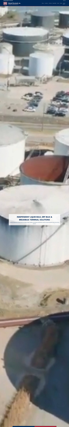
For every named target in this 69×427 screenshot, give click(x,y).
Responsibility (54, 3)
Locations (46, 3)
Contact (58, 3)
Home (42, 3)
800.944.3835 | (6, 0)
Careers (61, 3)
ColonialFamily (64, 3)
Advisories (50, 3)
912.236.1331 (11, 0)
